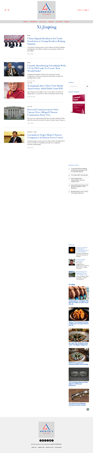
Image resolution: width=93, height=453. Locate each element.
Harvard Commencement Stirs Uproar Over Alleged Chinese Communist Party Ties (42, 112)
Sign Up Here (58, 447)
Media (67, 21)
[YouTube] (86, 10)
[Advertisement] (79, 57)
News (26, 21)
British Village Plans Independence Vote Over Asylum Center (78, 180)
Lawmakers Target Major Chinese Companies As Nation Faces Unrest (45, 136)
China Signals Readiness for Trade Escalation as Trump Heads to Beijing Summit (46, 41)
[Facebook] (78, 10)
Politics (43, 21)
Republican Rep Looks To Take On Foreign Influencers (79, 192)
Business (33, 21)
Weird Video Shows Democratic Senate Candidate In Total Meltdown (79, 186)
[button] (87, 86)
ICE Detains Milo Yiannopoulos (79, 175)
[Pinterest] (84, 10)
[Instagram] (82, 10)
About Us (34, 447)
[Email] (88, 10)
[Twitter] (80, 10)
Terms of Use (41, 447)
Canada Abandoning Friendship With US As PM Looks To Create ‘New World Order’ (46, 68)
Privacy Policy (50, 447)
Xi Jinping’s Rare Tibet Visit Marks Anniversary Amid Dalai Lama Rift (45, 87)
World (51, 21)
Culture (59, 21)
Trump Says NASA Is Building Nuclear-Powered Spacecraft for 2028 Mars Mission (79, 170)
